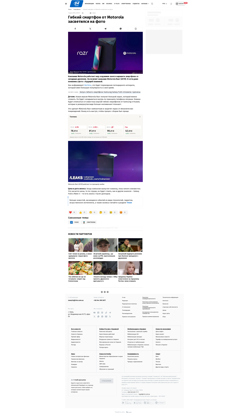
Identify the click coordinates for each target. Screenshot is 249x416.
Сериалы (74, 367)
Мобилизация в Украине (137, 329)
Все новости (76, 329)
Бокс (157, 356)
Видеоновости (75, 339)
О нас (123, 297)
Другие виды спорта (162, 367)
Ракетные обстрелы (105, 331)
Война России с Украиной (109, 329)
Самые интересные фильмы (80, 356)
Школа (101, 361)
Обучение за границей (106, 369)
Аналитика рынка (133, 356)
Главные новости (76, 331)
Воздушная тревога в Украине (109, 339)
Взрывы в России (104, 345)
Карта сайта (166, 313)
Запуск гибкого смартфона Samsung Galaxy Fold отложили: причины (109, 92)
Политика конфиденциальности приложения (148, 308)
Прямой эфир (75, 337)
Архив (164, 310)
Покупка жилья (132, 359)
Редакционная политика (129, 304)
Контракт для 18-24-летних (136, 339)
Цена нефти (159, 331)
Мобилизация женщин (135, 337)
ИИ (103, 3)
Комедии (74, 364)
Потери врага (103, 347)
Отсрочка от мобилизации (136, 342)
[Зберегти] (136, 28)
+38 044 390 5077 (100, 300)
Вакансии (165, 304)
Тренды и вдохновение (135, 362)
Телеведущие (126, 310)
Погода (73, 345)
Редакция (125, 300)
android (127, 402)
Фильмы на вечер (77, 362)
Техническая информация (170, 297)
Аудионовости (75, 342)
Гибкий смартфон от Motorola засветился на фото (97, 9)
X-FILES (116, 3)
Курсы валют (160, 334)
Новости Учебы (105, 354)
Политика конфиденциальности (148, 298)
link (94, 312)
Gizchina (87, 85)
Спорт (158, 354)
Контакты (165, 300)
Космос (109, 3)
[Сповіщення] (171, 3)
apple (137, 402)
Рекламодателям (127, 313)
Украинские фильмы (77, 359)
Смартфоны (126, 3)
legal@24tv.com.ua (144, 394)
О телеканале (126, 307)
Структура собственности (170, 307)
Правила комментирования (150, 316)
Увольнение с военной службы (137, 331)
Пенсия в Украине (161, 345)
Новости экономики (163, 329)
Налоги (158, 342)
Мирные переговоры (106, 337)
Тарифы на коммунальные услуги (166, 339)
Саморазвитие (104, 366)
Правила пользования (128, 316)
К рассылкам (106, 381)
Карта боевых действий (107, 334)
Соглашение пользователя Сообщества (150, 313)
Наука (98, 3)
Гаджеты (136, 3)
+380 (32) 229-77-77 (133, 392)
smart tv (148, 402)
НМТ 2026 (102, 364)
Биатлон (158, 364)
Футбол (158, 359)
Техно (70, 9)
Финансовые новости (163, 337)
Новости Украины (77, 334)
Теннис (158, 362)
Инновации (89, 3)
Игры (164, 316)
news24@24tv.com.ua (76, 300)
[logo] (76, 3)
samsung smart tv (160, 402)
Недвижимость (133, 354)
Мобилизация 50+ (133, 334)
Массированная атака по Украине (110, 342)
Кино (73, 354)
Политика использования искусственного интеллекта (150, 302)
